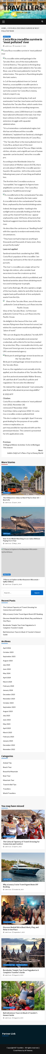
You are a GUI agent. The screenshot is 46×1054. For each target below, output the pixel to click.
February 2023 (8, 737)
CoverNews (17, 1050)
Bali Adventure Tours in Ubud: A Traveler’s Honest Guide (22, 633)
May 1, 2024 (17, 543)
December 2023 (9, 694)
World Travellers (9, 793)
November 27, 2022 (20, 46)
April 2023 (7, 728)
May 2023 (6, 724)
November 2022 (9, 749)
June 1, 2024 (17, 502)
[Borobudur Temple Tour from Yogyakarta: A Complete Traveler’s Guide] (23, 952)
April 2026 (7, 648)
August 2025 (8, 661)
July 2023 (6, 716)
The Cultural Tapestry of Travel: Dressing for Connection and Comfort (20, 608)
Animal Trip (7, 763)
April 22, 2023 (18, 584)
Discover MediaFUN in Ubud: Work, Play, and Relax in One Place (22, 619)
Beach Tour (7, 767)
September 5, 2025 (19, 932)
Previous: (21, 445)
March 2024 (7, 682)
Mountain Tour (8, 780)
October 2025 (8, 652)
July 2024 (6, 665)
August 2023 (8, 711)
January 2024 (8, 690)
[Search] (42, 21)
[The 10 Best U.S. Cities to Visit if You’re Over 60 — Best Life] (23, 480)
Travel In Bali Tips (9, 784)
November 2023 (9, 699)
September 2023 (9, 707)
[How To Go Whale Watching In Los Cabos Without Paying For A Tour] (23, 521)
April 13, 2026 (18, 846)
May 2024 (6, 673)
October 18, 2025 (19, 889)
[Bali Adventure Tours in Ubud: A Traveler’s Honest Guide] (23, 995)
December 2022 (9, 745)
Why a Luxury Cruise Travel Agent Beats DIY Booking (23, 614)
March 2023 (7, 732)
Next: (25, 451)
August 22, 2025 (18, 975)
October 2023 (8, 703)
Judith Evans (8, 46)
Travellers (23, 8)
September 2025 (9, 656)
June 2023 (7, 720)
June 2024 (7, 669)
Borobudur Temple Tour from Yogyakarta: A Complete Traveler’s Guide (19, 626)
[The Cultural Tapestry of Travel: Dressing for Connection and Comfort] (23, 824)
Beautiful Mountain (10, 772)
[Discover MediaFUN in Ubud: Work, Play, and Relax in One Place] (23, 910)
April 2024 (7, 678)
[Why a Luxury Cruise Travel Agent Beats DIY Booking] (23, 867)
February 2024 (8, 686)
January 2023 (8, 741)
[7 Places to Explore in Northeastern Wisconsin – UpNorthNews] (23, 562)
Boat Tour (7, 36)
